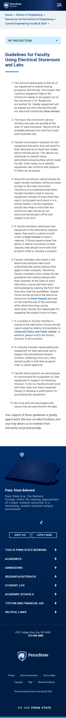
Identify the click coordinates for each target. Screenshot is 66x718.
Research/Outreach (20, 576)
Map (30, 682)
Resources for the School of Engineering (29, 19)
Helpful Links (16, 612)
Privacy (11, 675)
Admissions (14, 567)
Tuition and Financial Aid (24, 603)
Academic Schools (19, 594)
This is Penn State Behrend (25, 549)
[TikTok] (41, 522)
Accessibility (49, 675)
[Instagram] (24, 522)
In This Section (20, 40)
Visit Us (19, 535)
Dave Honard (51, 111)
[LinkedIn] (33, 522)
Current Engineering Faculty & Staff (26, 23)
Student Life (15, 585)
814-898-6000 (35, 635)
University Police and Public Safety (35, 331)
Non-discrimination (29, 675)
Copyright (18, 682)
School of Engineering (29, 14)
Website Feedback (46, 682)
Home (8, 14)
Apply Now (44, 535)
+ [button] (55, 549)
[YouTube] (49, 522)
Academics (13, 558)
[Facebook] (16, 522)
